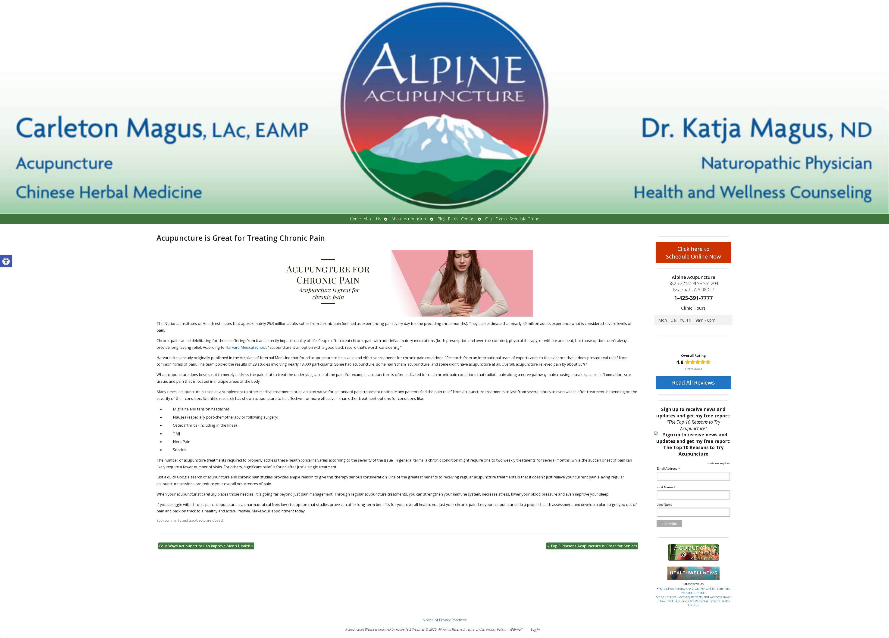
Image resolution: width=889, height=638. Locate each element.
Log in (535, 629)
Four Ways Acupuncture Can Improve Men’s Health (206, 546)
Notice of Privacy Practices (445, 620)
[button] (6, 261)
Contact (468, 219)
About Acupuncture (409, 219)
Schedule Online (524, 219)
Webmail (516, 629)
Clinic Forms (496, 219)
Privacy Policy (495, 629)
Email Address (668, 468)
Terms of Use (475, 629)
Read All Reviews (693, 382)
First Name (666, 487)
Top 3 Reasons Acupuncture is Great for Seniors (592, 546)
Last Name (665, 504)
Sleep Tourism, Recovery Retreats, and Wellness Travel (693, 597)
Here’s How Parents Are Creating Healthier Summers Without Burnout (694, 590)
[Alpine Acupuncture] (444, 107)
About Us (372, 219)
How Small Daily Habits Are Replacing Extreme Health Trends (694, 603)
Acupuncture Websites (361, 629)
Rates (453, 219)
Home (355, 219)
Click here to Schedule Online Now (693, 252)
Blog (441, 219)
